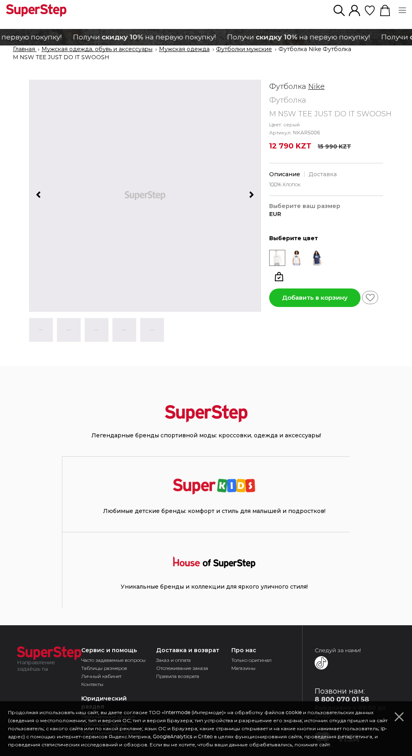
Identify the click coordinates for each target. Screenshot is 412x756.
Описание (284, 174)
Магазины (243, 668)
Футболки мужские (244, 49)
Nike (316, 86)
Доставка (323, 174)
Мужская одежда (184, 49)
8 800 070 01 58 (342, 699)
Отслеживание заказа (182, 668)
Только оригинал (251, 660)
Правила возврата (177, 676)
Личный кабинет (101, 676)
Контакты (92, 684)
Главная (25, 49)
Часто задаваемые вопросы (113, 660)
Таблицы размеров (104, 668)
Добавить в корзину (315, 297)
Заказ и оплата (173, 660)
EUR (275, 214)
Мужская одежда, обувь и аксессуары (96, 49)
